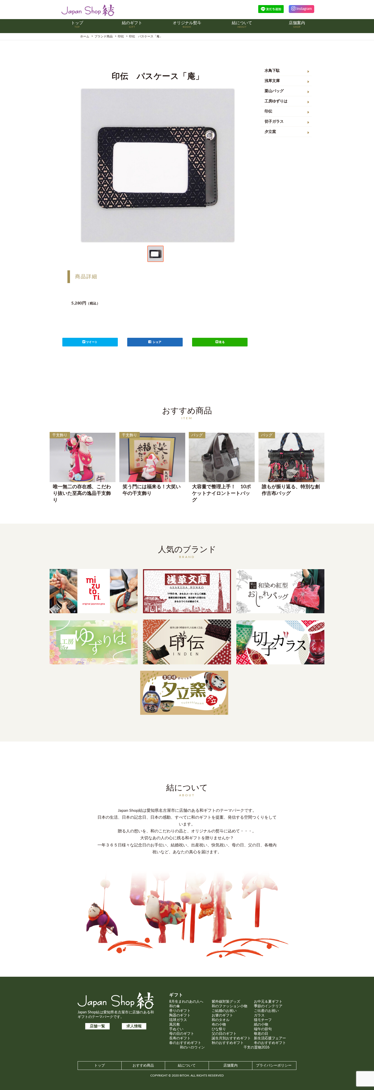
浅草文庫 (272, 81)
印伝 (268, 111)
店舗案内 (230, 1065)
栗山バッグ (274, 91)
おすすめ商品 (143, 1065)
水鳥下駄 (272, 71)
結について (187, 1065)
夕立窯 (270, 132)
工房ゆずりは (276, 101)
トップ (99, 1065)
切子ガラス (274, 121)
